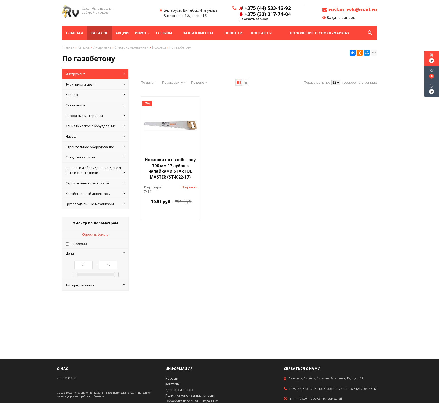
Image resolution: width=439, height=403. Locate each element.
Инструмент (75, 74)
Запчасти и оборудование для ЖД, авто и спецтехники (94, 170)
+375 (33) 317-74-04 (333, 389)
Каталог (99, 32)
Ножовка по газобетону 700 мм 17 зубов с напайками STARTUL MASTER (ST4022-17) (170, 168)
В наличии (79, 244)
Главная (74, 32)
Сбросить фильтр (95, 234)
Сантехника (75, 105)
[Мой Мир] (367, 53)
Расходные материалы (84, 115)
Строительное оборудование (90, 146)
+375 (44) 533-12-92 (303, 389)
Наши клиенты (198, 32)
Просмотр (183, 213)
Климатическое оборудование (91, 126)
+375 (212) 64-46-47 (362, 389)
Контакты (261, 32)
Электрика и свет (80, 84)
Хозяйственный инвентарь (88, 193)
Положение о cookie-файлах (319, 32)
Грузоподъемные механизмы (90, 204)
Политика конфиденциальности (189, 395)
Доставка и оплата (179, 390)
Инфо (141, 32)
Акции (122, 32)
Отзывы (164, 32)
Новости (233, 32)
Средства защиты (80, 157)
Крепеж (72, 94)
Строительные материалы (87, 183)
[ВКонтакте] (353, 53)
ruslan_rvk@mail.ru (352, 10)
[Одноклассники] (360, 53)
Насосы (71, 136)
